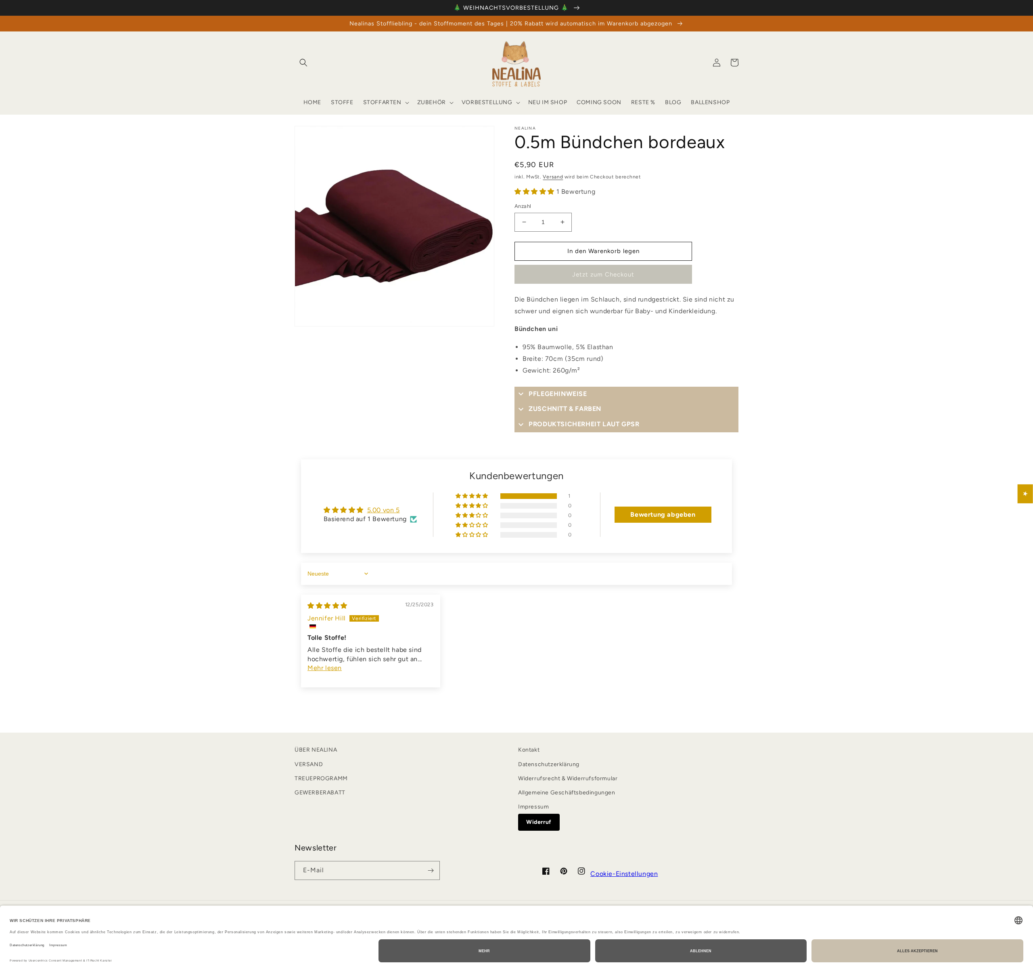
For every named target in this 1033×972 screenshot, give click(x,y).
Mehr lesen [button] (324, 668)
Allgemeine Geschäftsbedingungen (566, 792)
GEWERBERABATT (320, 792)
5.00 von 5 (383, 510)
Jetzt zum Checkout (603, 274)
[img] (327, 606)
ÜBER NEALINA (316, 749)
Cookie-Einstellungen (624, 874)
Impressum (533, 806)
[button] (303, 62)
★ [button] (1025, 494)
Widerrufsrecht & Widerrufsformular (567, 778)
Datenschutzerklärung (548, 764)
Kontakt (529, 749)
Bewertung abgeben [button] (662, 514)
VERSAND (309, 764)
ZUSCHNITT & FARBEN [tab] (565, 409)
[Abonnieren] (430, 870)
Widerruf (539, 822)
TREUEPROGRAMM (321, 778)
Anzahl (522, 206)
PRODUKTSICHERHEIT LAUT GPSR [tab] (584, 424)
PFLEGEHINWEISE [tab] (558, 394)
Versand (553, 177)
